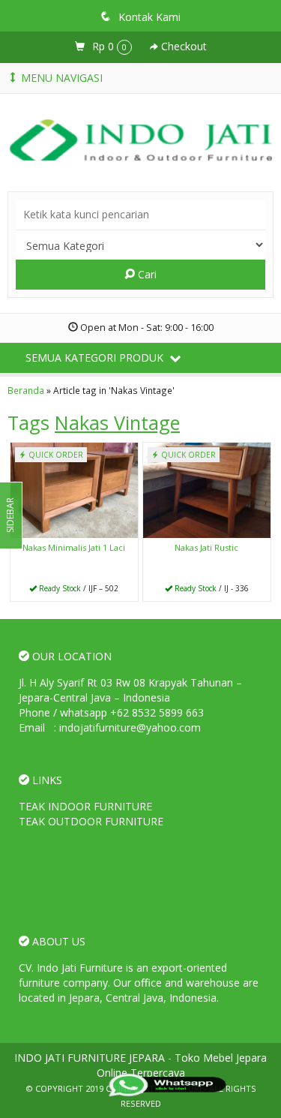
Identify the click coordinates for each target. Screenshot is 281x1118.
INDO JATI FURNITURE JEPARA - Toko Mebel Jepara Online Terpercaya (140, 1065)
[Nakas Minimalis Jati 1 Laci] (74, 488)
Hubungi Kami (79, 589)
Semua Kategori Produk (95, 357)
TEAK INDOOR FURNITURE (85, 806)
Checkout (182, 46)
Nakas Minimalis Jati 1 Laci (73, 547)
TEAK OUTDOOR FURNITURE (91, 821)
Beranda (25, 390)
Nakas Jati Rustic (206, 547)
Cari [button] (146, 274)
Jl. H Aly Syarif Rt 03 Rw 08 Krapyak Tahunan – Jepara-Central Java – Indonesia (130, 690)
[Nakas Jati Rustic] (207, 488)
